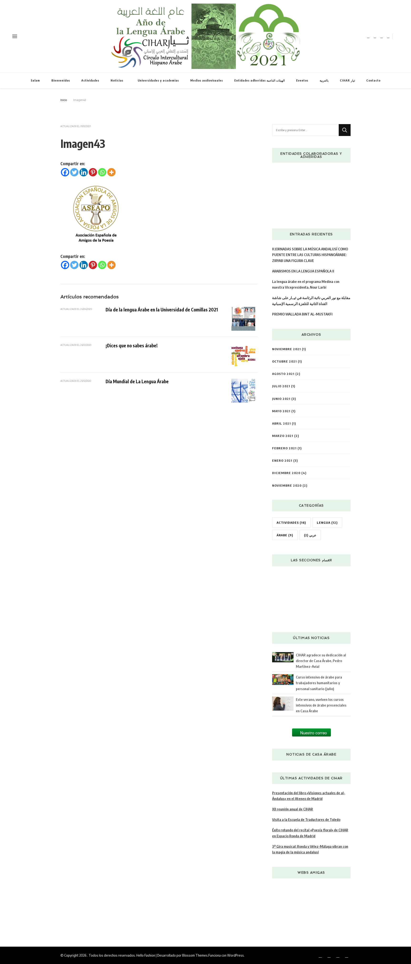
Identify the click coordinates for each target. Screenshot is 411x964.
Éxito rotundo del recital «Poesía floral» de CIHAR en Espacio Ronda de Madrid (310, 833)
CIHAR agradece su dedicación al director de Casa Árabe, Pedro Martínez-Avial (321, 661)
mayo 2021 (281, 411)
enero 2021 (282, 460)
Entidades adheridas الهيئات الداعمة (259, 80)
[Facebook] (65, 172)
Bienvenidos (60, 80)
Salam (35, 80)
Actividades (90, 80)
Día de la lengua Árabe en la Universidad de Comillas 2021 (162, 309)
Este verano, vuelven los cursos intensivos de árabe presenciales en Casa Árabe (321, 705)
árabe (285, 535)
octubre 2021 (284, 361)
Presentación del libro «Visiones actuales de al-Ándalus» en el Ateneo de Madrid (308, 795)
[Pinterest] (93, 172)
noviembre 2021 (286, 349)
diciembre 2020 (286, 473)
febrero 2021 (284, 448)
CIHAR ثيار (347, 80)
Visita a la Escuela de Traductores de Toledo (306, 819)
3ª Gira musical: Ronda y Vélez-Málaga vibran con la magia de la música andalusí (310, 849)
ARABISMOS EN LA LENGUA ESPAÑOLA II (303, 271)
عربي (310, 535)
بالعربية (324, 80)
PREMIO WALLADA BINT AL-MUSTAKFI (302, 314)
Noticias (117, 80)
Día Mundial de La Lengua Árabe (137, 381)
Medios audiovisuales (206, 80)
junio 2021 (281, 399)
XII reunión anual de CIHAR (292, 809)
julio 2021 (281, 386)
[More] (111, 172)
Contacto (373, 80)
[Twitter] (74, 172)
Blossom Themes (195, 955)
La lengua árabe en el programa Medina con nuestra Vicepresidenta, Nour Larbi (305, 284)
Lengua (327, 522)
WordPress (235, 955)
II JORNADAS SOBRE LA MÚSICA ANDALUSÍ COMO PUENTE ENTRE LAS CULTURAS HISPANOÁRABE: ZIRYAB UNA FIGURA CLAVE (310, 254)
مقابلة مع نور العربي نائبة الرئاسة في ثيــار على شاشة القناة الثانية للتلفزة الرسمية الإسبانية (311, 300)
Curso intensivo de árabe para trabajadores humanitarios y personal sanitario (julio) (319, 683)
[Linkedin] (83, 172)
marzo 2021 (282, 436)
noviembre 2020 (287, 485)
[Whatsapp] (102, 172)
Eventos (302, 80)
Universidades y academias (158, 80)
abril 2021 (281, 423)
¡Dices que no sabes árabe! (132, 345)
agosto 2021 (283, 374)
